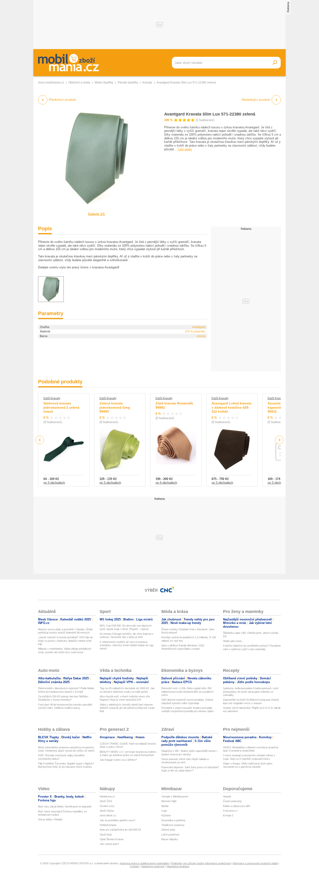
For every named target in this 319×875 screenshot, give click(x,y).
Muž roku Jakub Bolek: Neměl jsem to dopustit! (64, 806)
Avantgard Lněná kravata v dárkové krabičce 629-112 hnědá (232, 407)
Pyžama (166, 815)
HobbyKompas (108, 825)
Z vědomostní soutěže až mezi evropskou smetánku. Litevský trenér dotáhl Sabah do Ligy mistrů (127, 645)
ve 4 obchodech (166, 482)
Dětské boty (168, 829)
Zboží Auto (106, 834)
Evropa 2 (228, 815)
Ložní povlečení (170, 834)
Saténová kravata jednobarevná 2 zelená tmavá (61, 407)
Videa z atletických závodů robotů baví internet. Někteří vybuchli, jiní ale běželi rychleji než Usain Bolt (127, 708)
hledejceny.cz (107, 796)
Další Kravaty (51, 398)
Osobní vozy (107, 806)
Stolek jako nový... (233, 641)
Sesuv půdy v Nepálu (50, 819)
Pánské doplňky (128, 82)
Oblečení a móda (79, 82)
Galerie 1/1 (96, 214)
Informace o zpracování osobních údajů (255, 863)
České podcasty (232, 801)
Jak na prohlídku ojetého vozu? (117, 820)
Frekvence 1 (230, 810)
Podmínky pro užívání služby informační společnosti (200, 863)
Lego (164, 810)
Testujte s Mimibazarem (174, 796)
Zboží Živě (106, 801)
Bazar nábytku (169, 839)
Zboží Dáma (107, 810)
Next (279, 440)
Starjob (227, 796)
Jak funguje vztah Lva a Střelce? (118, 759)
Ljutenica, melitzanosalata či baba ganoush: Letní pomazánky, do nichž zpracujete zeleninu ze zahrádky (250, 691)
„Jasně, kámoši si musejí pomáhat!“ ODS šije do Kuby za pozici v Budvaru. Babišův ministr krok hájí (65, 640)
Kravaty (147, 82)
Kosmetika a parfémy (173, 820)
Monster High (169, 801)
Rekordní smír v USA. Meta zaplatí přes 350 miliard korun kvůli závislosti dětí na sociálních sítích (187, 691)
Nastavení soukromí (152, 866)
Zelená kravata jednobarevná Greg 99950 (114, 407)
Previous (40, 440)
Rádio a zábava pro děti (236, 806)
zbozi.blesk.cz (108, 815)
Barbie (165, 806)
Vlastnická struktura (178, 866)
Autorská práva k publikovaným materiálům (144, 863)
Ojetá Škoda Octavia (111, 839)
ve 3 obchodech (54, 482)
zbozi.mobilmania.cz (51, 82)
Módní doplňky (104, 82)
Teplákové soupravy (172, 825)
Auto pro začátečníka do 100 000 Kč (120, 829)
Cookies (134, 866)
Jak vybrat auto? (109, 844)
